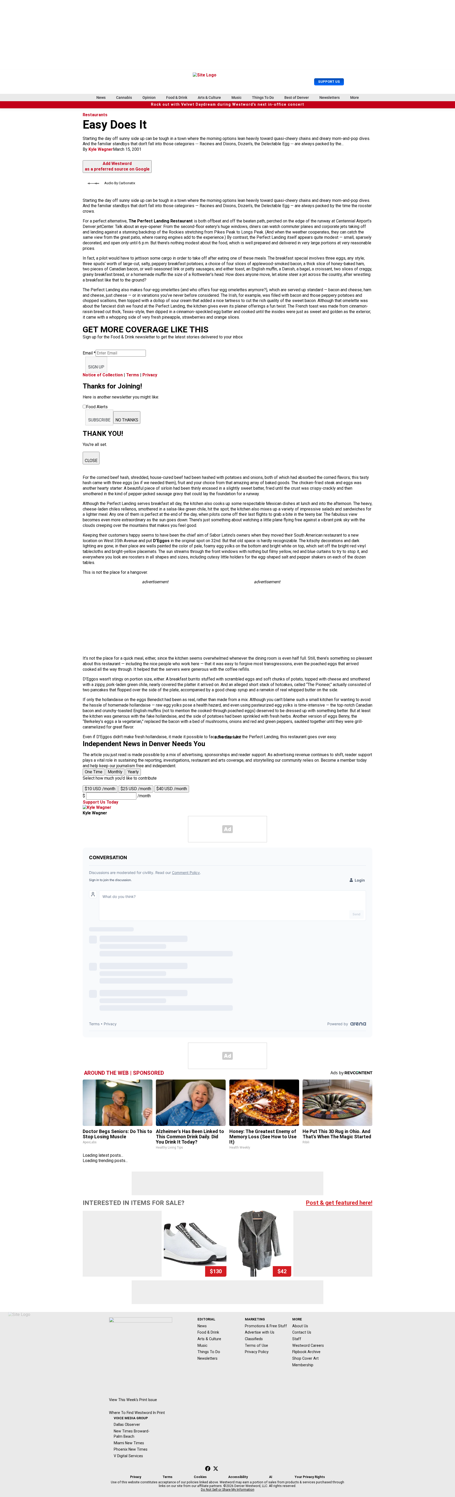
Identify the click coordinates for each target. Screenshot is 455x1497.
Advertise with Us (259, 1332)
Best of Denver (296, 97)
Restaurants (95, 114)
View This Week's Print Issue (133, 1400)
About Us (300, 1326)
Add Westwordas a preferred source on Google (117, 166)
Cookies (200, 1477)
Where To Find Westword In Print (137, 1413)
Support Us (329, 82)
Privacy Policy (257, 1352)
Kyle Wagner (100, 149)
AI (270, 1477)
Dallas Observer (127, 1424)
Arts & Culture (209, 97)
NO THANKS (126, 419)
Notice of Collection (103, 374)
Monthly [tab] (115, 771)
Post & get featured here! (339, 1202)
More (354, 97)
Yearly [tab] (133, 771)
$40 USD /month (171, 788)
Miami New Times (129, 1443)
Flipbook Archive (306, 1352)
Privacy (149, 374)
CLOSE (91, 460)
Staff (296, 1339)
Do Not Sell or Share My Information (227, 1489)
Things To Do (263, 97)
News (101, 97)
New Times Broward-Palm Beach (132, 1434)
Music (236, 97)
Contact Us (301, 1332)
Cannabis (124, 97)
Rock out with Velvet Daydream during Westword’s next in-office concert (227, 104)
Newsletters (329, 97)
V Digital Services (128, 1456)
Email (89, 353)
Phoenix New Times (130, 1449)
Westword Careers (308, 1345)
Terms (132, 374)
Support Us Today (100, 802)
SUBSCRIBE (99, 419)
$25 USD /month (136, 788)
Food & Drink (176, 97)
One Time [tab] (93, 771)
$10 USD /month (100, 788)
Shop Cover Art (305, 1358)
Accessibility (238, 1477)
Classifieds (254, 1339)
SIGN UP (96, 367)
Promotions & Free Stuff (266, 1326)
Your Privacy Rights (310, 1477)
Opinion (149, 97)
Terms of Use (256, 1345)
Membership (302, 1365)
